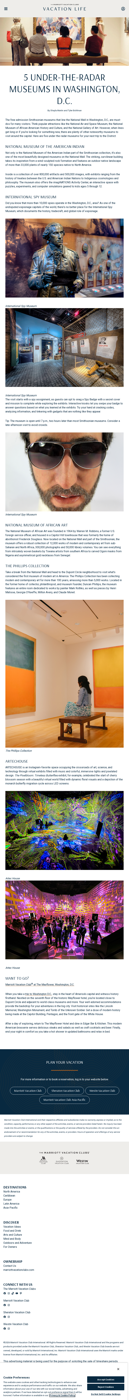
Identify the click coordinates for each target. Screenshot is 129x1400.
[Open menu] (7, 8)
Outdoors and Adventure (17, 1242)
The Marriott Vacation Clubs (19, 1288)
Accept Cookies (105, 1379)
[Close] (118, 1369)
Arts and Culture (12, 1234)
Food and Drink (12, 1230)
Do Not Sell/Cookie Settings (106, 1394)
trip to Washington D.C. (38, 994)
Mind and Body (12, 1238)
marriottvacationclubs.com (18, 1269)
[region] (64, 1381)
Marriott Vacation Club (16, 1300)
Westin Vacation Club (15, 1324)
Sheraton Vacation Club (16, 1312)
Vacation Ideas (12, 1226)
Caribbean (9, 1195)
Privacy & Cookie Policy (62, 1395)
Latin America (11, 1203)
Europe (7, 1199)
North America (11, 1191)
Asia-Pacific (10, 1207)
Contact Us (9, 1265)
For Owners (10, 1246)
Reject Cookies (106, 1387)
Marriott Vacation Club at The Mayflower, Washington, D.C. (39, 984)
